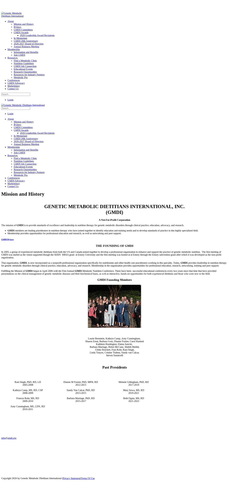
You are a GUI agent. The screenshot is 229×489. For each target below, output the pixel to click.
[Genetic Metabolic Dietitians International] (14, 16)
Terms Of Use (88, 478)
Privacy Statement (71, 478)
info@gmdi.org (8, 438)
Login (10, 99)
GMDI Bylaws (7, 239)
